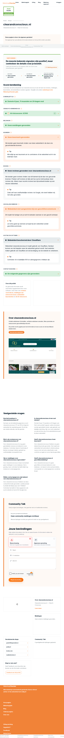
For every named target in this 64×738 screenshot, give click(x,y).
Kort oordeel (5, 46)
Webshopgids (25, 2)
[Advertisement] (46, 293)
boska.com (9, 651)
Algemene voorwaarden (51, 736)
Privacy (62, 736)
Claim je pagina (8, 711)
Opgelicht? (6, 727)
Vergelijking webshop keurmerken (22, 736)
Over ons (6, 714)
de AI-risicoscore (21, 296)
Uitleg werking (8, 724)
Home (17, 2)
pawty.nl (8, 647)
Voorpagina (7, 702)
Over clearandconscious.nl (27, 46)
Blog (39, 2)
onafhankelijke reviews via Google (28, 192)
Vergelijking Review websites (38, 736)
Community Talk (38, 46)
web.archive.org (40, 431)
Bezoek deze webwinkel (16, 332)
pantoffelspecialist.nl (12, 643)
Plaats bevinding (16, 580)
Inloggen (58, 2)
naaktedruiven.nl (11, 655)
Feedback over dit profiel (13, 672)
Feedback (6, 730)
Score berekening (15, 46)
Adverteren (7, 733)
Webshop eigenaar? (46, 3)
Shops (10, 20)
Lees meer (38, 608)
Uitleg (33, 2)
